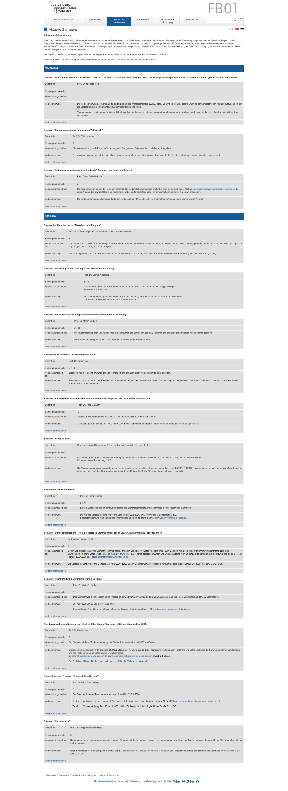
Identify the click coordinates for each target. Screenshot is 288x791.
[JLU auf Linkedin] (179, 781)
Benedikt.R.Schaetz (138, 750)
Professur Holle (229, 750)
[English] (237, 29)
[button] (241, 19)
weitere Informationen (55, 122)
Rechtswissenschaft (64, 19)
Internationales (192, 19)
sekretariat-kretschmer (132, 468)
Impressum (120, 781)
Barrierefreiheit (103, 781)
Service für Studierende (119, 21)
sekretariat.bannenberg (188, 701)
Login (160, 781)
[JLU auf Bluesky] (184, 781)
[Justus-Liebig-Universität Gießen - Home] (64, 8)
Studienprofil (143, 19)
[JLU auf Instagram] (174, 781)
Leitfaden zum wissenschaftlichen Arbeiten (136, 59)
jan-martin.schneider (123, 656)
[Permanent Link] (233, 28)
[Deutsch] (242, 29)
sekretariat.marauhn (189, 155)
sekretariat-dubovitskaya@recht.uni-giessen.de (215, 189)
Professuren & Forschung (167, 21)
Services (91, 775)
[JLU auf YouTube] (193, 781)
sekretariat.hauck (77, 656)
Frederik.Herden (98, 557)
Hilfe (168, 781)
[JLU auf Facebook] (197, 781)
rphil (157, 609)
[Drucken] (229, 28)
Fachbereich (94, 19)
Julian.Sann (159, 518)
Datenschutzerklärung (142, 781)
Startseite (51, 775)
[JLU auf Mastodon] (188, 781)
